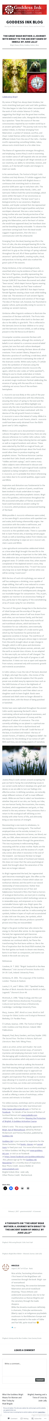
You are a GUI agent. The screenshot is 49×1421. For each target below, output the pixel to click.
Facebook (6, 1112)
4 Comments (37, 1211)
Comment (40, 1380)
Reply (31, 1268)
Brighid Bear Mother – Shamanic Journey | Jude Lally (25, 1254)
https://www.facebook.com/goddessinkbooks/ (25, 1156)
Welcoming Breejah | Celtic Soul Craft (21, 1242)
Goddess (27, 45)
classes (30, 1144)
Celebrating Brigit (9, 96)
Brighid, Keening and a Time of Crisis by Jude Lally (37, 1397)
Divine (22, 45)
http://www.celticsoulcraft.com (15, 1109)
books (23, 1144)
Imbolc (32, 45)
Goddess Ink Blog (24, 22)
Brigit (12, 45)
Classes (16, 45)
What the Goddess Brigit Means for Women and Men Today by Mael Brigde (12, 1399)
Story (37, 45)
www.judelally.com (29, 1115)
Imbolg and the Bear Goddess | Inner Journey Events (25, 1338)
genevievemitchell (26, 1211)
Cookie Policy (41, 1412)
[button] (14, 76)
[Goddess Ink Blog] (24, 10)
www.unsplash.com (10, 1169)
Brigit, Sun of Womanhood (13, 1129)
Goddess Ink (7, 1136)
